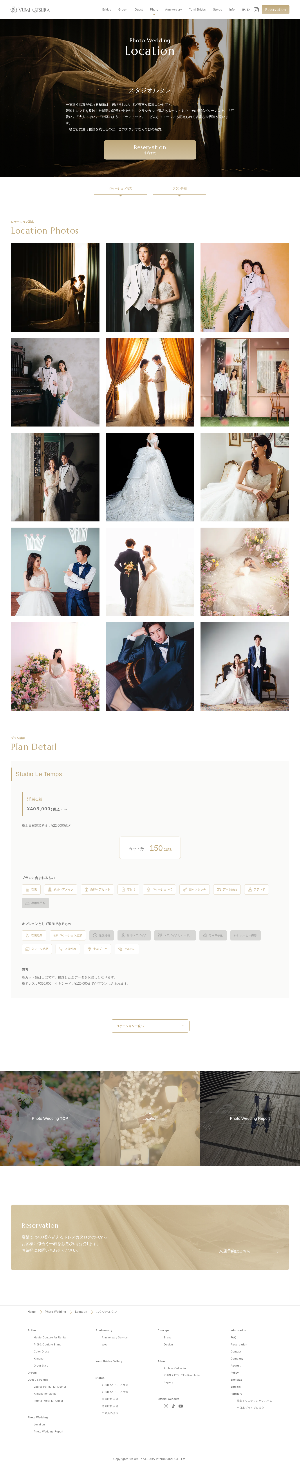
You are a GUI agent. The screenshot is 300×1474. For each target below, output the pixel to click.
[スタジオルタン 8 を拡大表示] (150, 477)
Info (232, 9)
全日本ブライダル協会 (250, 1407)
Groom (123, 9)
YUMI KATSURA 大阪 (115, 1392)
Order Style (41, 1365)
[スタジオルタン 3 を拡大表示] (245, 287)
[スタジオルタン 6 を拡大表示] (245, 382)
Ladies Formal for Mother (50, 1386)
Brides (106, 9)
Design (168, 1344)
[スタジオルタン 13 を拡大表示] (55, 666)
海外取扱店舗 (110, 1406)
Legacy (168, 1382)
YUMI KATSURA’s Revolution (182, 1375)
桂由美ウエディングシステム (254, 1400)
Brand (168, 1337)
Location (81, 1311)
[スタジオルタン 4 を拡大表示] (55, 382)
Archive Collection (176, 1368)
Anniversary (173, 9)
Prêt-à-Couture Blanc (47, 1344)
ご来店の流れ (110, 1413)
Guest (139, 9)
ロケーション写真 (120, 188)
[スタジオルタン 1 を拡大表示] (55, 287)
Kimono (39, 1358)
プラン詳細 (179, 188)
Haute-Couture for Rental (50, 1337)
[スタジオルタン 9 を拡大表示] (245, 477)
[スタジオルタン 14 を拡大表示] (150, 666)
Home (32, 1311)
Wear (105, 1344)
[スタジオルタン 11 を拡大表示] (150, 572)
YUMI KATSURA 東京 (115, 1385)
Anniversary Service (115, 1337)
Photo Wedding (55, 1311)
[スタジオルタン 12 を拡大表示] (245, 572)
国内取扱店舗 (110, 1399)
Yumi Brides (197, 9)
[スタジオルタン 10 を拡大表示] (55, 572)
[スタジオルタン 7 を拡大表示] (55, 477)
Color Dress (41, 1351)
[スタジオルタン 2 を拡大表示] (150, 287)
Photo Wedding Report (48, 1431)
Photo (154, 9)
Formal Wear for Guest (48, 1400)
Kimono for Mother (46, 1393)
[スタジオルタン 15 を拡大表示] (245, 666)
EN (249, 9)
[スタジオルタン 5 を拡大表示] (150, 382)
